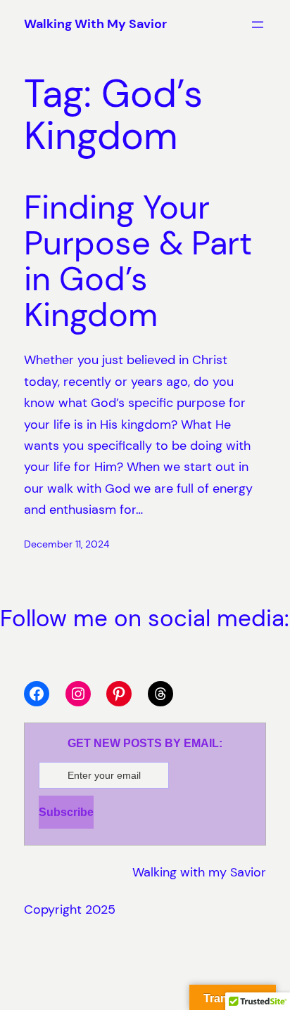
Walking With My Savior (95, 23)
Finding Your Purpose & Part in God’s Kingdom (138, 262)
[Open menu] (257, 24)
